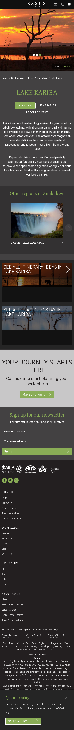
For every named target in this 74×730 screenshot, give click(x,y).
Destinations (17, 78)
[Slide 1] (34, 55)
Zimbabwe (42, 78)
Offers (5, 544)
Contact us (7, 503)
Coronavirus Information (13, 518)
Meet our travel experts (13, 604)
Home (5, 78)
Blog (4, 549)
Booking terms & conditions (56, 636)
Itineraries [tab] (47, 105)
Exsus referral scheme (12, 615)
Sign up (8, 451)
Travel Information (10, 513)
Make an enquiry (33, 395)
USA (4, 584)
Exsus (37, 4)
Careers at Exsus (10, 610)
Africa (31, 78)
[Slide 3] (40, 55)
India (4, 579)
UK (3, 569)
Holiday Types (8, 538)
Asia (4, 574)
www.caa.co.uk (61, 679)
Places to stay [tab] (37, 112)
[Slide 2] (37, 55)
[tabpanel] (37, 232)
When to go (7, 554)
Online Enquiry (9, 508)
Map (57, 66)
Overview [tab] (25, 105)
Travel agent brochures (13, 620)
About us (6, 599)
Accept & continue (20, 721)
